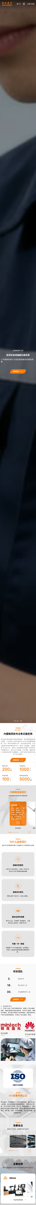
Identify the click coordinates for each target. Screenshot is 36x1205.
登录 (32, 4)
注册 (28, 4)
